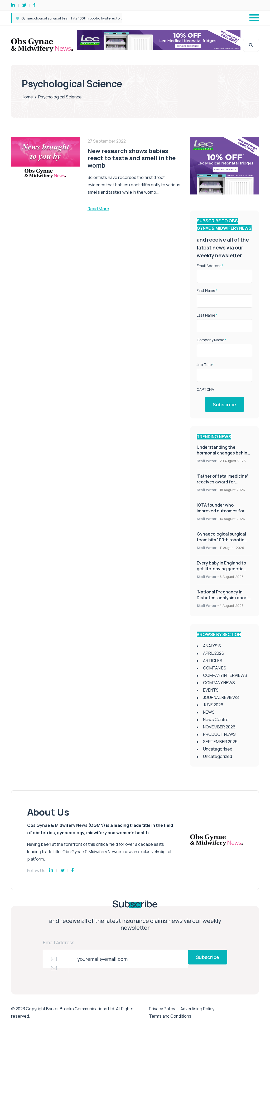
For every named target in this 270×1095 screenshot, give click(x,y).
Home (27, 97)
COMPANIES (214, 668)
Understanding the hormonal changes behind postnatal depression (223, 453)
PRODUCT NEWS (219, 734)
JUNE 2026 (213, 705)
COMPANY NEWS (219, 683)
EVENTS (211, 690)
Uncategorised (217, 749)
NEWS (209, 712)
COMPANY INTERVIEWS (225, 675)
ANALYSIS (212, 646)
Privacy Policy (162, 1009)
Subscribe (224, 404)
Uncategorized (217, 756)
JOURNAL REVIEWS (221, 697)
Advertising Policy (197, 1009)
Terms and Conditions (170, 1016)
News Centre (216, 719)
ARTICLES (212, 660)
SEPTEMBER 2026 (220, 741)
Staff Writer (206, 460)
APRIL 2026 (213, 653)
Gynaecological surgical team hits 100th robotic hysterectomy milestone (222, 539)
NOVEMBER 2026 (219, 727)
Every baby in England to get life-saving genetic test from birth (72, 18)
